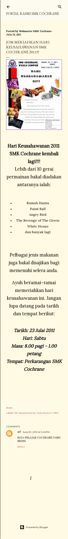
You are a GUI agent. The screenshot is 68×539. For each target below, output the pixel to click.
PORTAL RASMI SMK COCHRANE (32, 13)
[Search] (59, 6)
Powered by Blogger (37, 527)
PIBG (56, 412)
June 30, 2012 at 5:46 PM (36, 432)
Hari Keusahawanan (25, 412)
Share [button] (9, 407)
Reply (21, 446)
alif (19, 432)
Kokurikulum (44, 412)
